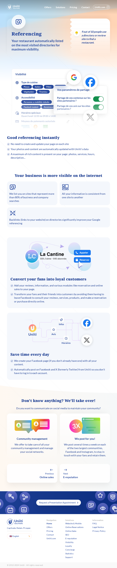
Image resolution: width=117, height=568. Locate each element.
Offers (47, 7)
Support (69, 557)
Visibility (69, 542)
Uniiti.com (100, 7)
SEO (67, 534)
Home (49, 523)
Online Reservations (74, 527)
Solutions (60, 7)
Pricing (73, 7)
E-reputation (71, 538)
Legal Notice (98, 527)
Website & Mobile (73, 523)
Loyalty (68, 546)
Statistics (69, 553)
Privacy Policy (98, 531)
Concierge (70, 549)
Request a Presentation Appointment (57, 502)
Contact (85, 7)
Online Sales (70, 531)
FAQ (94, 523)
